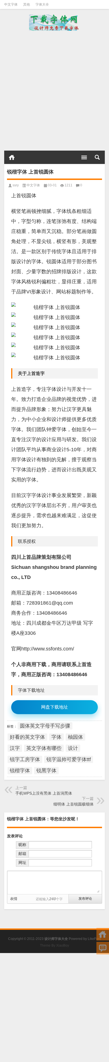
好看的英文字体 (27, 737)
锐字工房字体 (25, 759)
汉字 (15, 748)
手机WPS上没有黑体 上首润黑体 (43, 793)
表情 (13, 899)
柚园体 (75, 737)
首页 (11, 157)
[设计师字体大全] (54, 23)
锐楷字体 (20, 770)
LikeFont (94, 939)
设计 (73, 748)
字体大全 (42, 4)
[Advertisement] (54, 90)
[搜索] (97, 157)
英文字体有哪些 (43, 748)
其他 (26, 4)
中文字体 (11, 4)
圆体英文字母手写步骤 (45, 726)
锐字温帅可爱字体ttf (68, 759)
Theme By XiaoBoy (54, 945)
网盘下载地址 (54, 707)
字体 (56, 737)
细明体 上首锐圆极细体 (73, 804)
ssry (16, 185)
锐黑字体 (46, 770)
